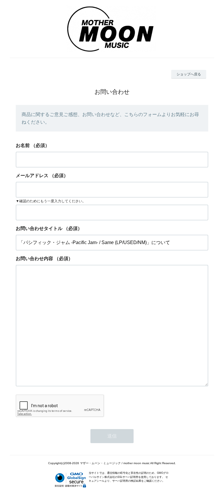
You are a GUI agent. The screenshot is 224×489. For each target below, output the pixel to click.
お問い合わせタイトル (39, 228)
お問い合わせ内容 (34, 258)
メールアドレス (32, 175)
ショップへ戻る (188, 74)
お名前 (23, 145)
